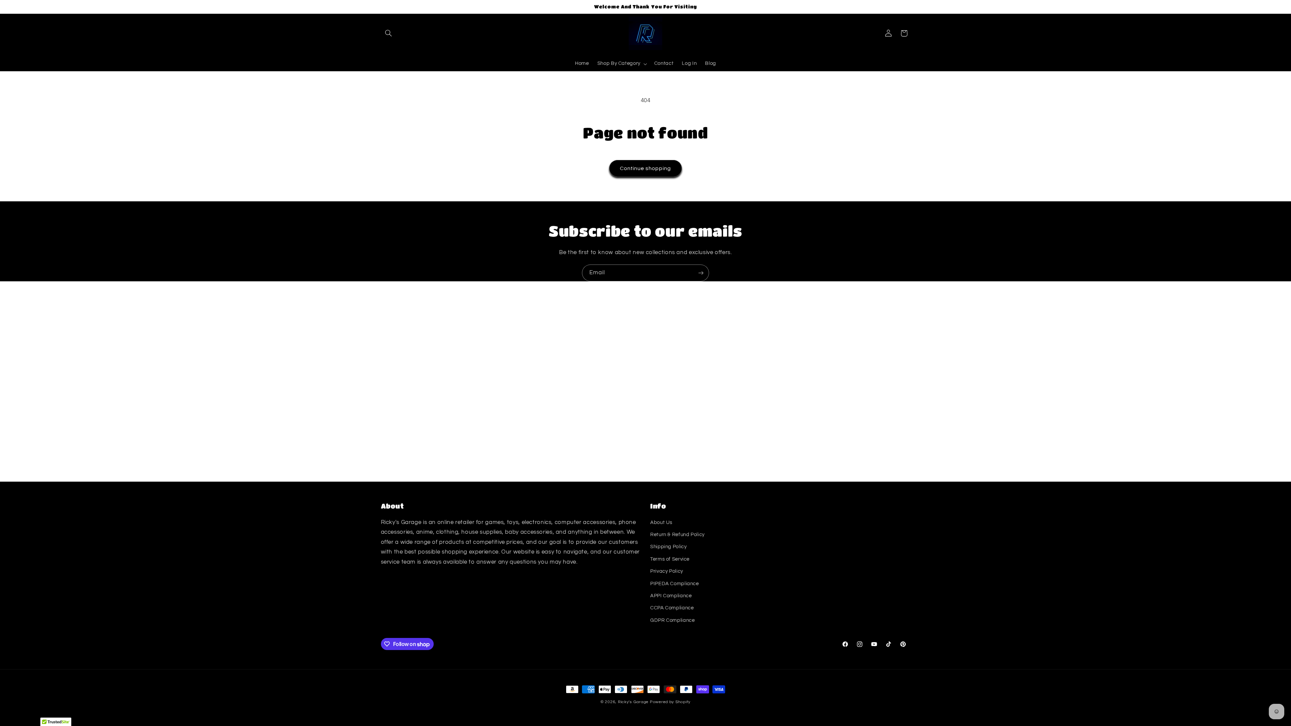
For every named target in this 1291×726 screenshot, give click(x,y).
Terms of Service (670, 559)
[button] (388, 33)
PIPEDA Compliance (674, 583)
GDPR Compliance (672, 620)
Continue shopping (645, 168)
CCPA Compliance (672, 607)
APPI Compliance (671, 595)
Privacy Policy (666, 571)
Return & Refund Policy (677, 534)
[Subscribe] (701, 273)
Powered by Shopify (670, 702)
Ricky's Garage (633, 702)
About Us (661, 522)
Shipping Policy (668, 546)
